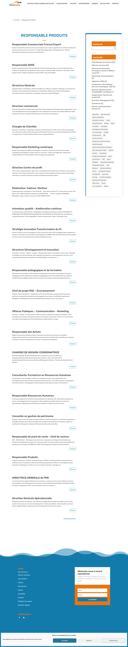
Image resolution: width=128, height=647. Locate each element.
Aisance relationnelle (98, 117)
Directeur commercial (24, 106)
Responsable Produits (25, 457)
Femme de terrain (97, 138)
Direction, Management (101, 100)
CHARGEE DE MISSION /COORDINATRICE (35, 352)
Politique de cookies (25, 601)
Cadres (95, 3)
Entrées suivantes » (70, 519)
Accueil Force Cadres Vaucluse (40, 3)
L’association (61, 3)
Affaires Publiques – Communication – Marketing (40, 311)
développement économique (100, 129)
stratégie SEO (96, 174)
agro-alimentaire (105, 114)
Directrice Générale (23, 85)
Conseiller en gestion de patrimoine (32, 416)
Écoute (103, 183)
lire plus (72, 56)
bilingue (106, 123)
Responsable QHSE (23, 65)
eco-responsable (96, 132)
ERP (104, 135)
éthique (106, 186)
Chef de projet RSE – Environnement (33, 290)
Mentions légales (24, 605)
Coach (112, 123)
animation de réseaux (98, 120)
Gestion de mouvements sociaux (101, 141)
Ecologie (106, 132)
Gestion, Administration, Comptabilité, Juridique (102, 91)
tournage (94, 177)
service (94, 171)
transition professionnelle (99, 180)
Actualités (105, 3)
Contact (115, 3)
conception (95, 126)
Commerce (96, 103)
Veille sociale (95, 183)
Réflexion (95, 168)
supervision (105, 174)
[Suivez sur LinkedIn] (23, 617)
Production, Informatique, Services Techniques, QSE (102, 85)
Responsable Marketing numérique (32, 147)
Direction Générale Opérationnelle (32, 498)
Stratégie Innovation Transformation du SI (36, 229)
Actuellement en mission (102, 62)
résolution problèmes (105, 168)
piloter (110, 156)
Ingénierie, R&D (98, 81)
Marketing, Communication (103, 76)
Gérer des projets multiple (99, 150)
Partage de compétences (99, 156)
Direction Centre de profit (27, 167)
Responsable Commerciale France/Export (36, 44)
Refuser (89, 640)
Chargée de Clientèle (24, 126)
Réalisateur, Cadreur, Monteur (29, 188)
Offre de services (98, 65)
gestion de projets (97, 144)
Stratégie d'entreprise (105, 171)
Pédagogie (95, 162)
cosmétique (104, 126)
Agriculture (95, 114)
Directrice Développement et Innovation (35, 249)
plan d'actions (96, 159)
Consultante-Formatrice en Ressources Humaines (41, 375)
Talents (73, 3)
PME (103, 159)
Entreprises (84, 3)
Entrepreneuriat (96, 135)
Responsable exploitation (107, 162)
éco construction (97, 186)
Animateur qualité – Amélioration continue (37, 208)
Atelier (108, 120)
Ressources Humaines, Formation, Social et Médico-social (103, 70)
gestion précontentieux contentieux (102, 147)
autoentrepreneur (97, 123)
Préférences (113, 640)
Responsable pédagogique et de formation (37, 270)
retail (107, 165)
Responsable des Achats (26, 331)
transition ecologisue (105, 177)
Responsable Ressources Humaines (33, 395)
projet (108, 159)
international (103, 153)
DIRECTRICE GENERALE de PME (30, 477)
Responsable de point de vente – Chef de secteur (40, 436)
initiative (94, 153)
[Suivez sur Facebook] (19, 617)
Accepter (65, 640)
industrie (111, 150)
